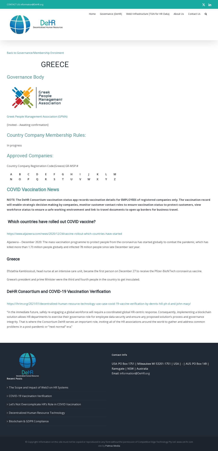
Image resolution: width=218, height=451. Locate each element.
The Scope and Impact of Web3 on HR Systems (38, 387)
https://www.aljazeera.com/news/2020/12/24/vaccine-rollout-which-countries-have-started (64, 234)
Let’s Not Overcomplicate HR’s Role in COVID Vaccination (45, 404)
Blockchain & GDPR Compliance (29, 421)
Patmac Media (112, 445)
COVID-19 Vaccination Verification (30, 396)
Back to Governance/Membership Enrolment (35, 53)
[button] (206, 14)
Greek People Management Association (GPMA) (37, 116)
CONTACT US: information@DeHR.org (25, 4)
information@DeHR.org (135, 373)
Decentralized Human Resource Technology (37, 413)
